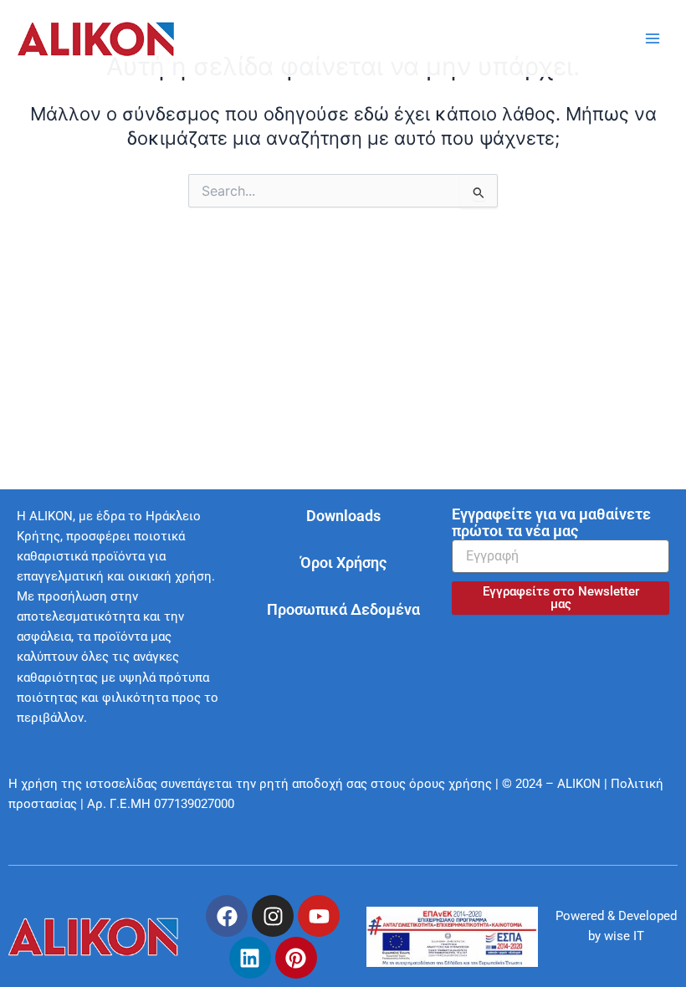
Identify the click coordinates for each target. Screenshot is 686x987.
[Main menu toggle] (652, 38)
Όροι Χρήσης (343, 562)
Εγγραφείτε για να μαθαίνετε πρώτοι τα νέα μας (551, 523)
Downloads (343, 515)
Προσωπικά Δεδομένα (343, 609)
